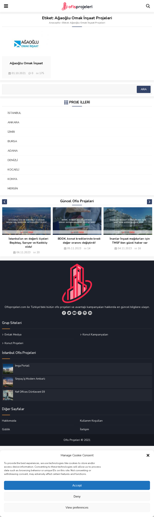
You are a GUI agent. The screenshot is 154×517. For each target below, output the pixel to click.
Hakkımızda (9, 420)
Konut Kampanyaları (95, 334)
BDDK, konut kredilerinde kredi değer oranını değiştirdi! (79, 241)
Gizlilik (6, 429)
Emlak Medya (13, 334)
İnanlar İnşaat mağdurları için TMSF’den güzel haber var (130, 241)
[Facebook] (64, 313)
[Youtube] (74, 313)
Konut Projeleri (14, 343)
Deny (77, 496)
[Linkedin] (90, 313)
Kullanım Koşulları (91, 420)
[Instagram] (85, 313)
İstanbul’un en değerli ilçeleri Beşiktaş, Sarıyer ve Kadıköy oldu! (28, 243)
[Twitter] (69, 313)
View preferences (77, 507)
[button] (148, 455)
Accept (77, 485)
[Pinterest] (80, 313)
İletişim (84, 429)
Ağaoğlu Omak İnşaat (26, 63)
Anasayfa (54, 22)
